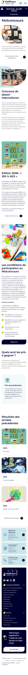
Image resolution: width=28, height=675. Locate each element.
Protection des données (20, 658)
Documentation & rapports (10, 622)
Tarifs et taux (6, 625)
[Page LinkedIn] (14, 580)
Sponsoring (6, 599)
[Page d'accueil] (9, 3)
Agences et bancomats (9, 618)
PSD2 (7, 660)
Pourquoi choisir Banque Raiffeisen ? (13, 588)
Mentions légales (6, 658)
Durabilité (6, 608)
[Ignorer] (25, 8)
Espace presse (7, 597)
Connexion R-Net (7, 620)
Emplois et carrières (8, 594)
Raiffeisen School (7, 603)
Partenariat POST (8, 606)
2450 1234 (10, 562)
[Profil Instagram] (11, 580)
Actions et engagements (9, 592)
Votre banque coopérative (10, 590)
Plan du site (20, 660)
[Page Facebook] (4, 580)
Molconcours (6, 601)
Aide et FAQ (6, 616)
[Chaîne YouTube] (8, 580)
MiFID (13, 660)
